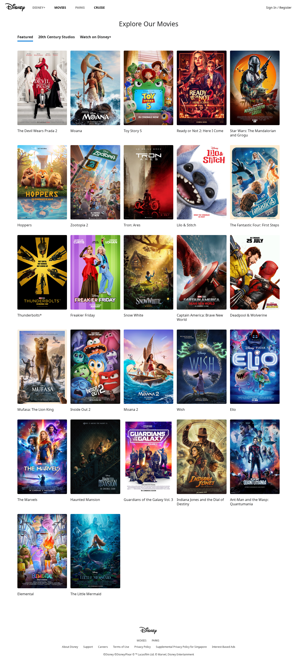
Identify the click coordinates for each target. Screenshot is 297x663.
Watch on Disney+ (95, 37)
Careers (103, 647)
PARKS (155, 640)
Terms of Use (121, 647)
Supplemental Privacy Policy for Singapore (181, 647)
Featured (25, 37)
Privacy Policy (142, 647)
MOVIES (142, 640)
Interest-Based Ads (223, 647)
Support (88, 647)
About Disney (70, 647)
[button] (281, 7)
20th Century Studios (56, 37)
